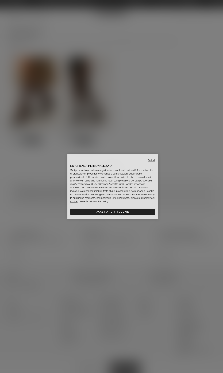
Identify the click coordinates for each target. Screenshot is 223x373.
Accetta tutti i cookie (113, 211)
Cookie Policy (147, 194)
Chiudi (151, 160)
